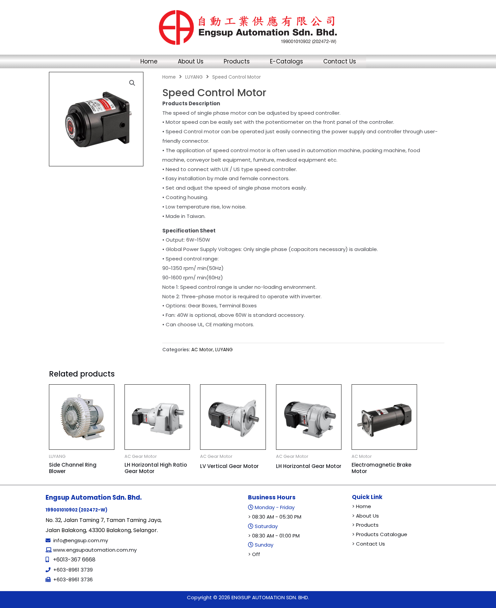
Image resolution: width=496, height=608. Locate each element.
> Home (361, 506)
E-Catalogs (286, 61)
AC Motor (202, 350)
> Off (254, 554)
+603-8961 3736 (73, 579)
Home (149, 61)
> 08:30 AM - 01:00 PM (274, 535)
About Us (190, 61)
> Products (365, 524)
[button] (132, 83)
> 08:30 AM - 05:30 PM (274, 516)
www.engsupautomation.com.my (94, 549)
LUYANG (194, 77)
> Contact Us (368, 543)
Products (237, 61)
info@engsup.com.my (80, 540)
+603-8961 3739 (73, 569)
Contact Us (339, 61)
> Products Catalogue (379, 534)
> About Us (365, 515)
